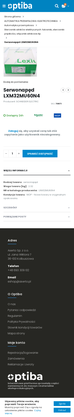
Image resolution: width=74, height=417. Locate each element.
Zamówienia (16, 359)
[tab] (37, 170)
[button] (34, 74)
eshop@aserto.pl (19, 281)
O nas (12, 304)
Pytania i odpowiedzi (22, 310)
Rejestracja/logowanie (23, 353)
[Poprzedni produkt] (63, 90)
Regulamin (15, 316)
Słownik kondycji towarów (25, 327)
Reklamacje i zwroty (21, 364)
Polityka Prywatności (21, 322)
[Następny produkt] (68, 90)
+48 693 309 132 (18, 270)
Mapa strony (16, 333)
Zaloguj (13, 131)
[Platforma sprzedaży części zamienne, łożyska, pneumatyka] (20, 6)
